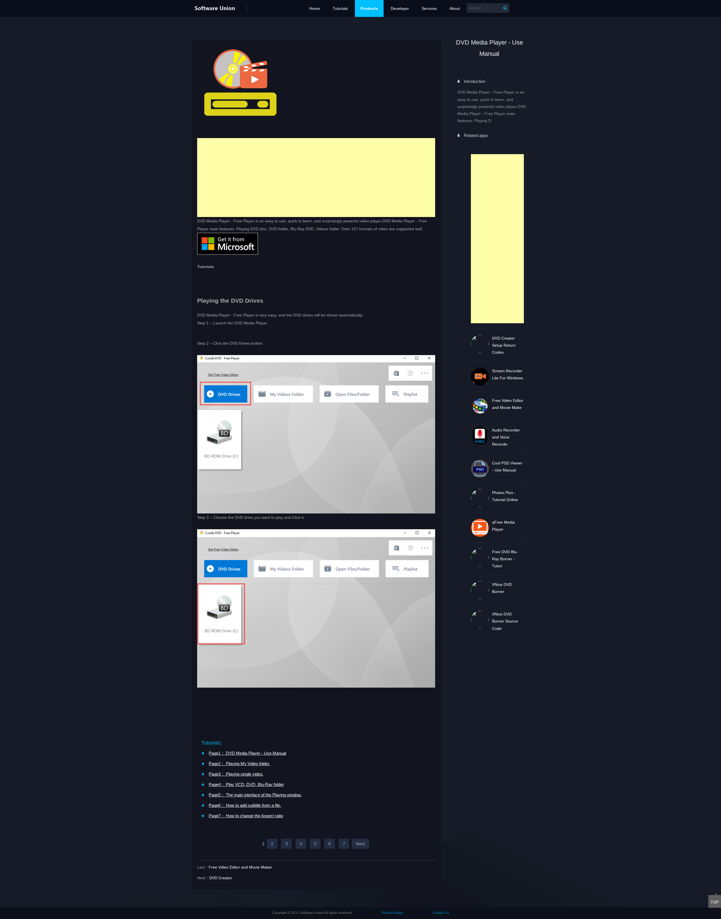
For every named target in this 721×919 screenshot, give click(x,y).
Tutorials (340, 8)
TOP (715, 902)
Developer (400, 8)
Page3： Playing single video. (236, 774)
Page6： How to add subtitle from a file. (245, 805)
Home (314, 8)
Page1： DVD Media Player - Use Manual (247, 753)
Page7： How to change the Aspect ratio (246, 815)
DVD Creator (220, 878)
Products (369, 8)
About (454, 8)
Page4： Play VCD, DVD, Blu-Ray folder (246, 784)
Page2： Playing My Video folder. (239, 763)
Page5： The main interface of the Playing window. (255, 794)
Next (360, 843)
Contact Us (440, 913)
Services (429, 8)
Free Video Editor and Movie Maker (240, 867)
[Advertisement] (497, 238)
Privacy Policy (392, 913)
